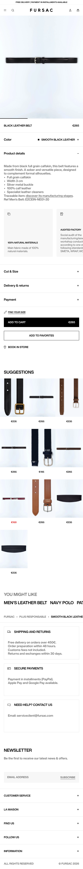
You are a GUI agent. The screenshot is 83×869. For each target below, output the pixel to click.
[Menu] (5, 10)
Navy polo (62, 603)
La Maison (11, 809)
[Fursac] (41, 10)
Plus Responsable (32, 616)
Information (13, 851)
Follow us (11, 837)
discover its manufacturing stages (49, 195)
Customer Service (17, 795)
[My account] (70, 10)
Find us (9, 823)
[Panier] (78, 10)
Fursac (9, 616)
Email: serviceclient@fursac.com (30, 715)
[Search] (13, 10)
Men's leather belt (25, 603)
